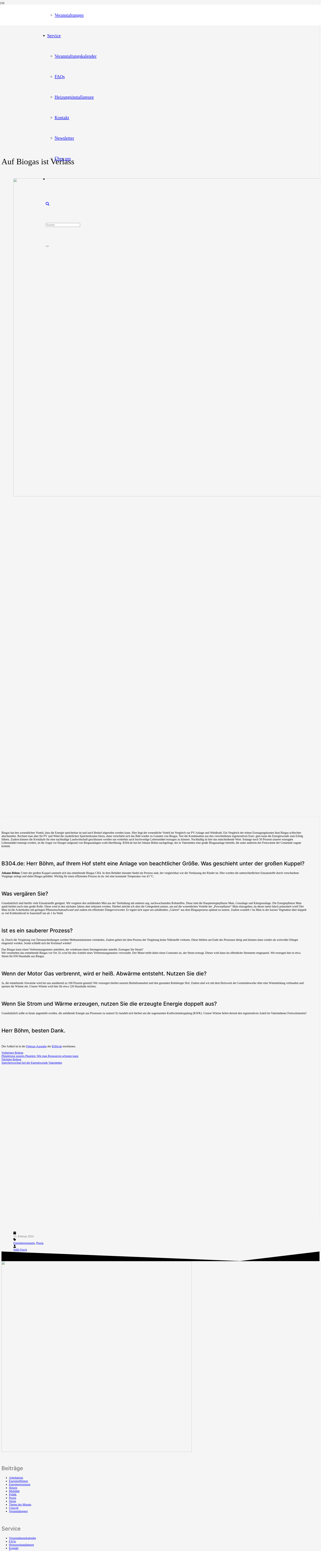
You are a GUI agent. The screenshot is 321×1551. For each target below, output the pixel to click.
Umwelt (13, 1507)
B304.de (57, 1046)
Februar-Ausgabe (36, 1046)
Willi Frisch (20, 1249)
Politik (13, 1494)
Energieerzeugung (24, 1243)
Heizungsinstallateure (21, 1544)
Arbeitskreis (16, 1477)
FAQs (12, 1541)
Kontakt (13, 1548)
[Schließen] (47, 246)
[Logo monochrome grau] (96, 1450)
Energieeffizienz (18, 1481)
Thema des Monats (20, 1504)
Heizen (13, 1487)
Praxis (39, 1243)
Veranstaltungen (18, 1511)
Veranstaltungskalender (22, 1538)
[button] (47, 204)
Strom (12, 1501)
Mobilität (14, 1491)
